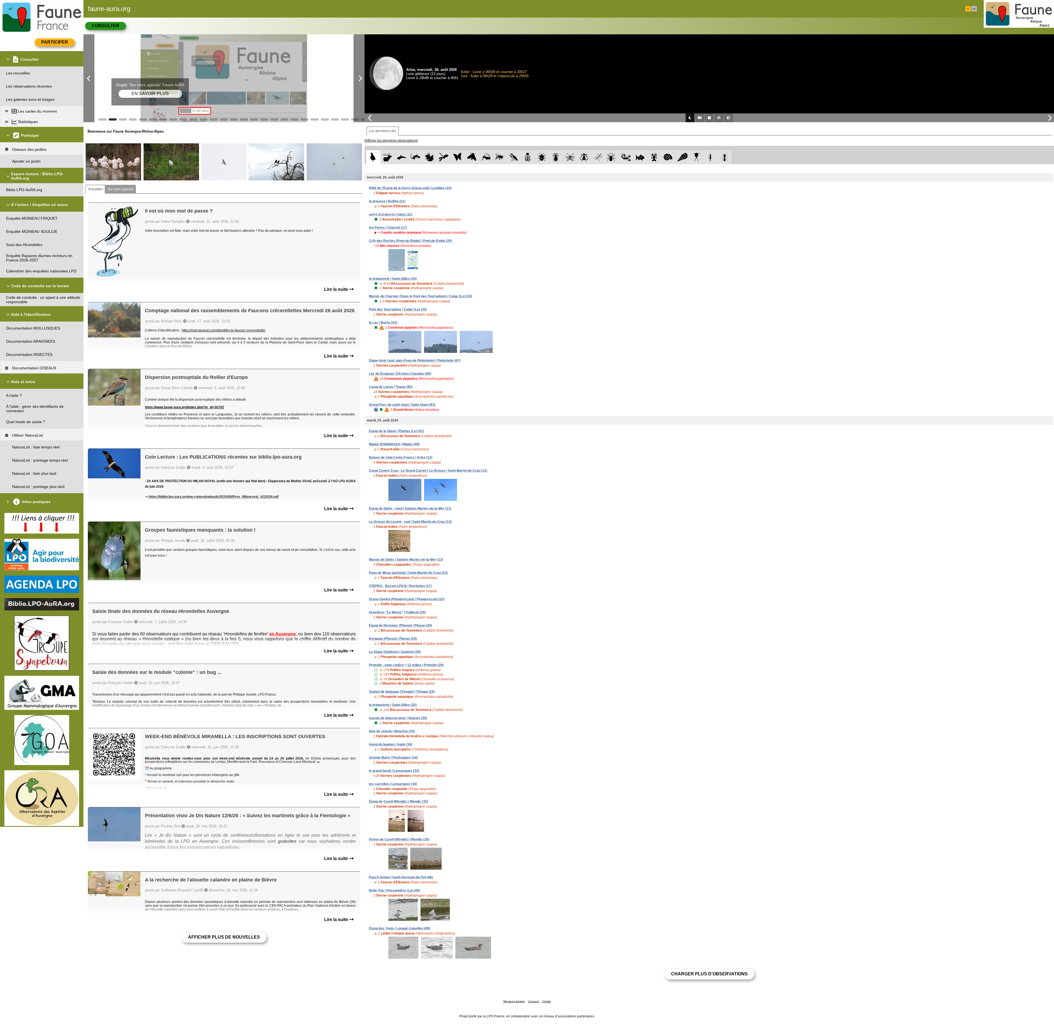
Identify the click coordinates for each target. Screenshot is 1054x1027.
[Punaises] (542, 157)
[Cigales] (528, 157)
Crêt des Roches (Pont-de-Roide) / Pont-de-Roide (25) (410, 241)
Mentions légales (514, 1001)
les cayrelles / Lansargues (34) (393, 784)
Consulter (105, 25)
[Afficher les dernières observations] (391, 141)
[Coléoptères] (556, 157)
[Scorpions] (626, 157)
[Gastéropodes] (668, 157)
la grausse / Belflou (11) (387, 201)
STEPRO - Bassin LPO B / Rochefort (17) (400, 586)
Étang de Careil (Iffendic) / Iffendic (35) (398, 801)
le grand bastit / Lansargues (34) (394, 771)
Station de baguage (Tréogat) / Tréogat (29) (402, 692)
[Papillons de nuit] (472, 157)
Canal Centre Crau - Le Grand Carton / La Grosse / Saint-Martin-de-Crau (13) (428, 471)
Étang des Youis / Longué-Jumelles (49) (399, 928)
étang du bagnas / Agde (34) (390, 744)
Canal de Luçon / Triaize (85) (391, 387)
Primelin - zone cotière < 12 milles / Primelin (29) (406, 665)
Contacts (533, 1001)
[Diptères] (584, 157)
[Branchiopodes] (696, 157)
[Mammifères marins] (401, 157)
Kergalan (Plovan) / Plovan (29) (393, 639)
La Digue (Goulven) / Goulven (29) (395, 652)
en (974, 8)
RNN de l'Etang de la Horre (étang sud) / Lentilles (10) (410, 188)
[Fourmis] (724, 157)
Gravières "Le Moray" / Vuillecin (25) (397, 612)
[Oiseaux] (373, 157)
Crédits (546, 1001)
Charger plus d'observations (709, 974)
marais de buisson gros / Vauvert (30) (398, 718)
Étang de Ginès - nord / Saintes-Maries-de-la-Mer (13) (410, 508)
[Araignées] (612, 157)
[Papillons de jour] (458, 157)
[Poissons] (640, 157)
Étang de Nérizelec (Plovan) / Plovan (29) (400, 625)
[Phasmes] (598, 157)
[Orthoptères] (486, 157)
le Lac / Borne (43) (383, 323)
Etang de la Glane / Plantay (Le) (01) (396, 431)
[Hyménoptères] (500, 157)
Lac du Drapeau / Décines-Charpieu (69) (400, 374)
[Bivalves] (682, 157)
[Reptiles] (415, 157)
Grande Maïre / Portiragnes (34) (393, 758)
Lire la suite (336, 289)
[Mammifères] (387, 157)
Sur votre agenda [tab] (120, 189)
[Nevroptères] (570, 157)
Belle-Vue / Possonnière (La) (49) (394, 890)
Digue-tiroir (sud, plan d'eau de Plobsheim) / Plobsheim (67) (415, 360)
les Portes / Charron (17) (388, 228)
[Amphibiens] (429, 157)
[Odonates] (443, 157)
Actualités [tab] (95, 189)
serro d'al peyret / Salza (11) (390, 214)
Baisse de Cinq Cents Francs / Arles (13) (400, 457)
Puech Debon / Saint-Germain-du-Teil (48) (401, 877)
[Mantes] (514, 157)
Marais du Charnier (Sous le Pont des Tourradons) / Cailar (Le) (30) (420, 296)
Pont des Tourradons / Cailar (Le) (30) (398, 309)
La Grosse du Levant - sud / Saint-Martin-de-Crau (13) (410, 522)
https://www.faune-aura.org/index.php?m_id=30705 (184, 407)
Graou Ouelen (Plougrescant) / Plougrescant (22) (406, 599)
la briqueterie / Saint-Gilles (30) (393, 279)
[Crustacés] (654, 157)
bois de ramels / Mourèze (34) (392, 731)
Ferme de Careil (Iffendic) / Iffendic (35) (399, 839)
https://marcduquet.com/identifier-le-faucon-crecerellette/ (223, 330)
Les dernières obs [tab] (382, 131)
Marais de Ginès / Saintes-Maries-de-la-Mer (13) (406, 560)
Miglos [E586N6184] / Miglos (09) (394, 444)
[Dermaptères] (710, 157)
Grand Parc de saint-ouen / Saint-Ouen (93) (402, 405)
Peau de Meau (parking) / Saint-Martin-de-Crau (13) (408, 573)
